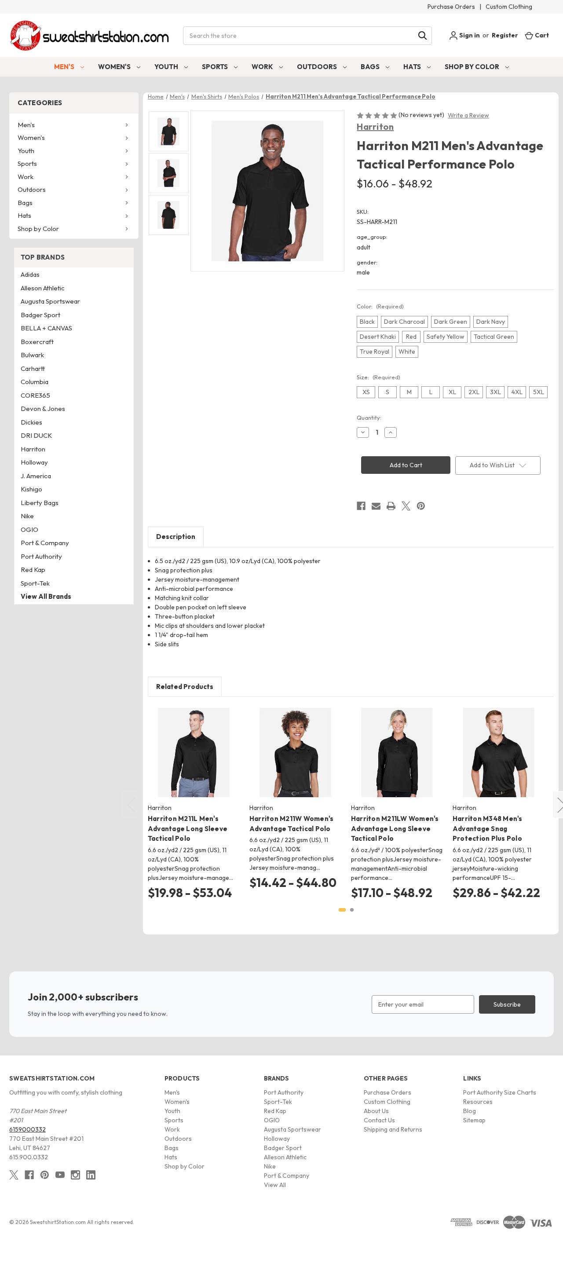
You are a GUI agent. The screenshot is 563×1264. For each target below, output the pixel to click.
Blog (469, 1111)
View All (275, 1185)
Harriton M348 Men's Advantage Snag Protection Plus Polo (488, 828)
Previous (131, 804)
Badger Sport (40, 315)
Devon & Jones (43, 408)
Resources (478, 1102)
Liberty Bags (39, 502)
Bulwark (32, 355)
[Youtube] (60, 1175)
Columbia (34, 381)
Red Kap (33, 569)
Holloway (34, 462)
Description (175, 536)
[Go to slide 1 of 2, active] (342, 910)
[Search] (422, 35)
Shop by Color (473, 66)
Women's (115, 66)
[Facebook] (361, 506)
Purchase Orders (451, 7)
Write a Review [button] (468, 115)
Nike (27, 516)
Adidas (30, 274)
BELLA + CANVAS (46, 328)
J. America (36, 476)
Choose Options (193, 760)
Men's (65, 66)
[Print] (391, 506)
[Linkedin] (90, 1175)
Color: (380, 306)
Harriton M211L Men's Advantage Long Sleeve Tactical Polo (187, 828)
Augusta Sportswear (50, 301)
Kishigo (31, 489)
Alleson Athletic (43, 288)
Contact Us (379, 1120)
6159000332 (27, 1129)
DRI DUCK (36, 435)
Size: (378, 377)
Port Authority (41, 556)
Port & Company (45, 543)
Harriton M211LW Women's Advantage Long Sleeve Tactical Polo (395, 828)
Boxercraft (37, 341)
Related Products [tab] (184, 686)
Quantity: (369, 417)
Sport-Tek (35, 583)
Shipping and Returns (393, 1129)
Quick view (186, 744)
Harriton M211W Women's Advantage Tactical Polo (291, 823)
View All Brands (46, 596)
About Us (376, 1111)
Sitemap (474, 1120)
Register (505, 35)
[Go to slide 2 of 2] (352, 910)
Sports (215, 66)
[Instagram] (75, 1175)
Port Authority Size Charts (499, 1092)
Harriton (375, 126)
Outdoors (317, 66)
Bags (371, 66)
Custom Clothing (509, 7)
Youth (166, 66)
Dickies (31, 422)
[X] (406, 506)
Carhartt (33, 368)
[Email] (376, 506)
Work (263, 66)
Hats (412, 66)
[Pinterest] (421, 506)
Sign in (469, 35)
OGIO (29, 529)
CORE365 (35, 395)
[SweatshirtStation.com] (90, 35)
